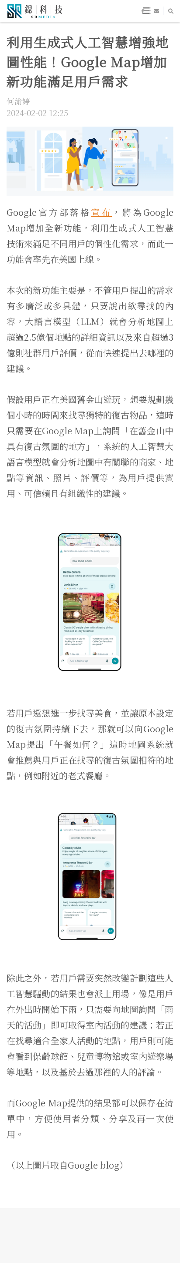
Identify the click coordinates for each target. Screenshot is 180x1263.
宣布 (101, 212)
